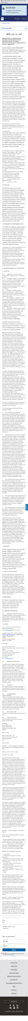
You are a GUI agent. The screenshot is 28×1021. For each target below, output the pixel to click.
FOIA (14, 986)
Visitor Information (14, 973)
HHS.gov (14, 990)
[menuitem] (14, 928)
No (6, 945)
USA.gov (14, 993)
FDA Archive (14, 962)
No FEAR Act (14, 979)
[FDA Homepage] (2, 18)
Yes (7, 941)
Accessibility (14, 969)
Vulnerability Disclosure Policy (14, 983)
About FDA (14, 966)
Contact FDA (14, 1001)
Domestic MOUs (6, 23)
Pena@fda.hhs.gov (9, 658)
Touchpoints (10, 954)
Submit (14, 950)
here (17, 12)
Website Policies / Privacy (14, 976)
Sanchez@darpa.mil (9, 630)
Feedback (26, 507)
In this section (6, 28)
